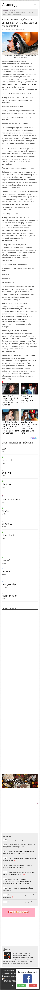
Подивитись (21, 985)
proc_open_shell (11, 499)
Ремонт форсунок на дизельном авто (20, 840)
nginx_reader (9, 595)
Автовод (9, 4)
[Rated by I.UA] (16, 986)
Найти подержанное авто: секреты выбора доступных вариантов (17, 866)
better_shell (8, 460)
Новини (12, 10)
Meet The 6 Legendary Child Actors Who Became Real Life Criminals (10, 400)
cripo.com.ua (20, 29)
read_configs (9, 584)
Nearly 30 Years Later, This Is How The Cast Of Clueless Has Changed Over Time (29, 427)
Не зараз (33, 985)
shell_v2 (6, 472)
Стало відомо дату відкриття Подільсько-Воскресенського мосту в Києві (19, 845)
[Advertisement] (20, 691)
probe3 (6, 560)
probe (5, 511)
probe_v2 (7, 523)
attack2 (6, 571)
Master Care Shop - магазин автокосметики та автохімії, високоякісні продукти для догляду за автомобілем (17, 881)
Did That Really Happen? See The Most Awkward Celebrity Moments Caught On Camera (10, 427)
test (4, 448)
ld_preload (8, 535)
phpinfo (6, 484)
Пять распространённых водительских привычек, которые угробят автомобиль (23, 955)
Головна (5, 10)
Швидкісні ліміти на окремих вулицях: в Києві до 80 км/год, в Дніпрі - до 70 (19, 852)
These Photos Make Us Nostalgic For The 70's (29, 399)
